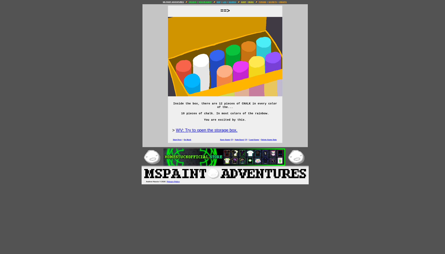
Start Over (177, 140)
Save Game (225, 140)
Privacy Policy (173, 182)
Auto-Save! (239, 140)
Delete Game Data (269, 140)
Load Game (254, 140)
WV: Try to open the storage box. (206, 130)
